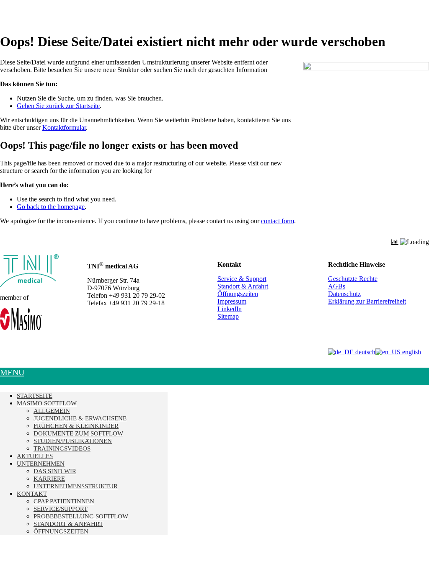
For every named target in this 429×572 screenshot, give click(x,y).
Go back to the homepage (51, 206)
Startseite (34, 395)
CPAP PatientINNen (64, 501)
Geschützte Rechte (352, 278)
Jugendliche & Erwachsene (80, 418)
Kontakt (32, 493)
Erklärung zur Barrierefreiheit (367, 301)
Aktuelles (35, 456)
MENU (12, 372)
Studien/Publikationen (73, 441)
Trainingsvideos (62, 448)
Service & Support (241, 278)
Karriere (49, 478)
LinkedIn (229, 308)
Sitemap (228, 316)
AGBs (336, 286)
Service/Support (61, 508)
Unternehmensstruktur (76, 486)
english (411, 352)
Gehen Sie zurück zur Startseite (58, 105)
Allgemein (52, 410)
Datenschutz (344, 293)
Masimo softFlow (47, 403)
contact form (277, 220)
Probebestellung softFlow (81, 516)
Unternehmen (41, 463)
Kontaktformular (64, 127)
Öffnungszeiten (237, 293)
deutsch (364, 352)
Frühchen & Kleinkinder (76, 426)
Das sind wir (55, 471)
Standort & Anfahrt (242, 286)
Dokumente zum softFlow (78, 433)
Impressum (231, 301)
